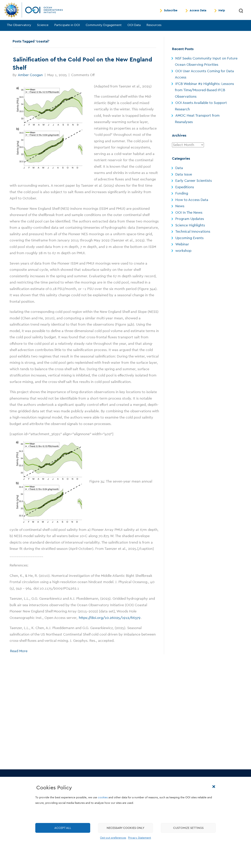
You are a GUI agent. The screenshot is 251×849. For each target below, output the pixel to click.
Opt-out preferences (113, 838)
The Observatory (19, 25)
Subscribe (170, 11)
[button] (214, 787)
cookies (103, 797)
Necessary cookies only (125, 828)
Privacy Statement (139, 838)
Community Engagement (104, 25)
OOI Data (134, 25)
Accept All (62, 828)
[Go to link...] (49, 128)
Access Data (198, 11)
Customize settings (188, 828)
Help (221, 11)
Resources (153, 25)
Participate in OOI (67, 25)
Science (42, 25)
